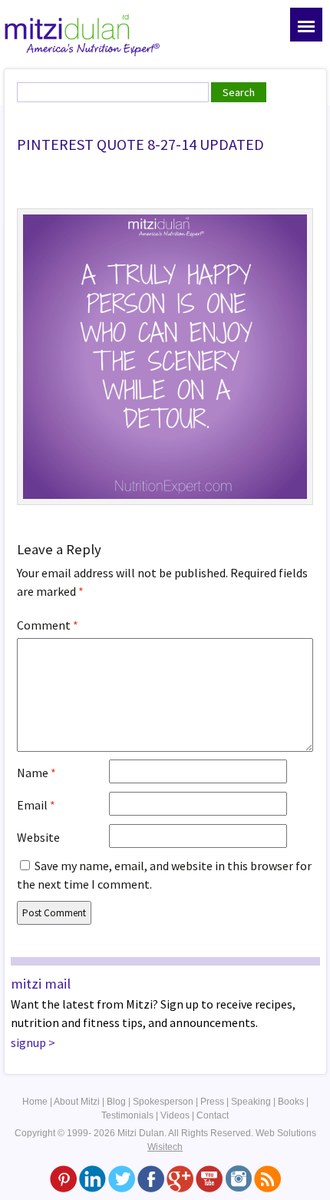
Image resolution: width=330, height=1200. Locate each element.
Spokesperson (163, 1101)
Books (291, 1101)
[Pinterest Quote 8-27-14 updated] (165, 355)
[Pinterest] (63, 1178)
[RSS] (267, 1178)
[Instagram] (238, 1178)
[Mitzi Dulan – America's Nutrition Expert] (82, 34)
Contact (212, 1115)
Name (36, 772)
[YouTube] (209, 1178)
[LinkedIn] (92, 1178)
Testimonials (127, 1115)
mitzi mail (41, 983)
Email (36, 805)
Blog (116, 1101)
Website (38, 837)
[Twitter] (121, 1178)
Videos (175, 1115)
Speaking (251, 1101)
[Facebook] (150, 1178)
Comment (47, 625)
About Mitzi (77, 1101)
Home (35, 1101)
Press (212, 1101)
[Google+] (180, 1178)
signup (28, 1042)
